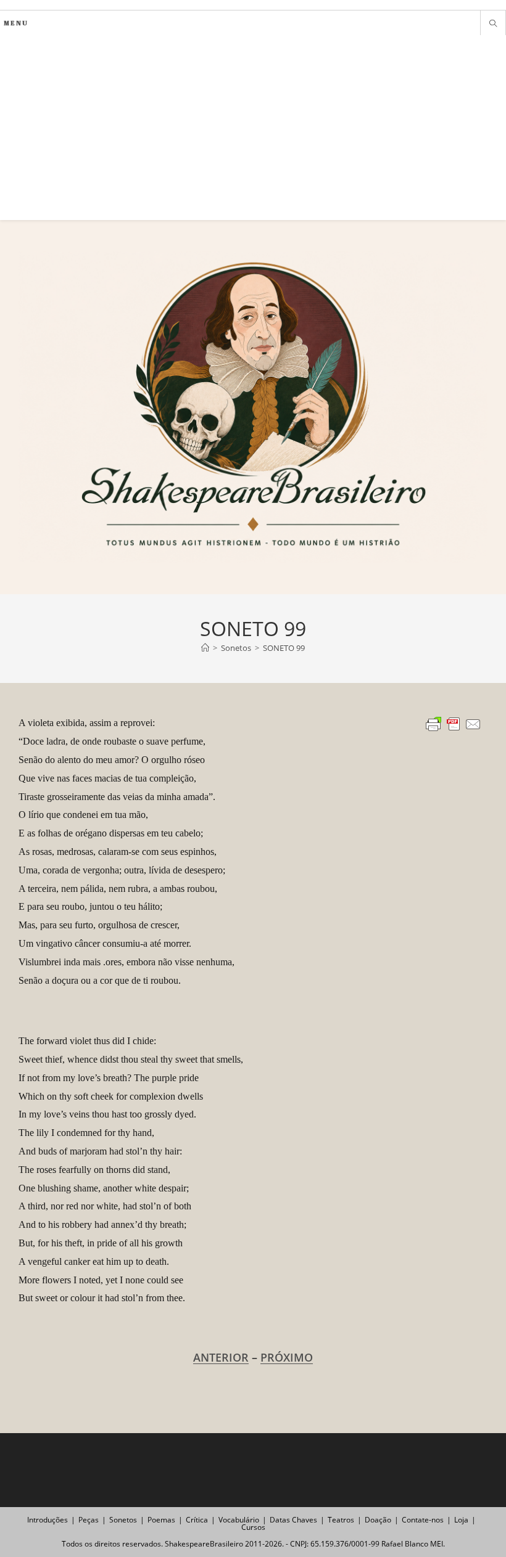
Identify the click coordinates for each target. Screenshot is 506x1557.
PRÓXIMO (286, 1357)
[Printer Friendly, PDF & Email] (453, 723)
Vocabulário (238, 1519)
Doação (378, 1519)
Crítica (197, 1519)
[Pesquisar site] (493, 24)
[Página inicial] (205, 647)
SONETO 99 (284, 647)
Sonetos (123, 1519)
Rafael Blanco (404, 1544)
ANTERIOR (221, 1357)
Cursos (253, 1527)
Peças (88, 1519)
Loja (461, 1519)
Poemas (161, 1519)
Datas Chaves (293, 1519)
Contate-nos (423, 1519)
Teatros (341, 1519)
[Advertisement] (253, 127)
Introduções (47, 1519)
